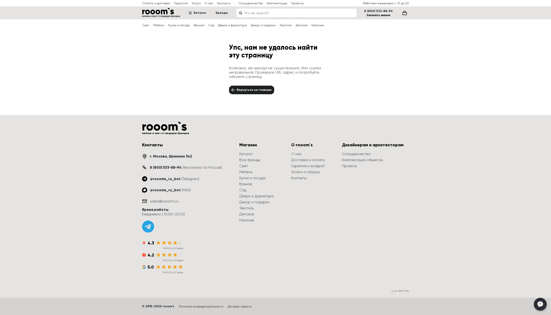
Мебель (158, 25)
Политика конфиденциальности (201, 306)
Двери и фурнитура (232, 25)
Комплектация (277, 3)
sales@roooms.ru (164, 201)
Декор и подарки (263, 25)
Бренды (222, 13)
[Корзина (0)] (404, 13)
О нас (209, 3)
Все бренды (249, 160)
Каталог (200, 13)
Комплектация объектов (362, 160)
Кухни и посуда (179, 25)
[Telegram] (148, 227)
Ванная (199, 25)
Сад (211, 25)
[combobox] (296, 13)
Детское (302, 25)
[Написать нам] (540, 304)
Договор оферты (240, 306)
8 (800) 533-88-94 (378, 11)
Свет (146, 25)
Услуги (196, 3)
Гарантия (181, 3)
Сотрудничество (250, 3)
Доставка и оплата (308, 160)
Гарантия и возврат (308, 166)
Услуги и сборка (305, 172)
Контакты (224, 3)
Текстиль (286, 25)
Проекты (297, 3)
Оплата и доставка (156, 3)
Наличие (317, 25)
